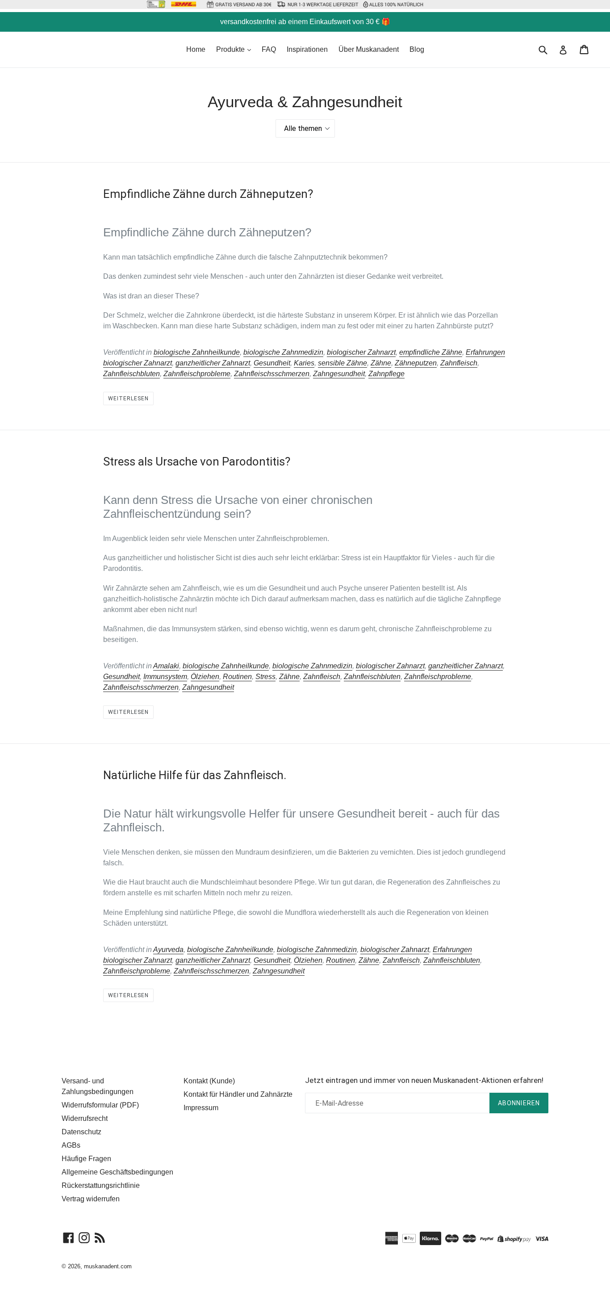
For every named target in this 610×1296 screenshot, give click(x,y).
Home (195, 49)
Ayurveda (168, 949)
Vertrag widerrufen (91, 1199)
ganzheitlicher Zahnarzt (212, 363)
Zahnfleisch (458, 363)
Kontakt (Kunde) (209, 1081)
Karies (304, 363)
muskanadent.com (108, 1266)
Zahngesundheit (339, 373)
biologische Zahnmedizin (283, 352)
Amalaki (166, 666)
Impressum (201, 1107)
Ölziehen (205, 676)
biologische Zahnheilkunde (197, 352)
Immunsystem (165, 676)
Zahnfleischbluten (131, 373)
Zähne (381, 363)
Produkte (231, 49)
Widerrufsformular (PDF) (100, 1105)
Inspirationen (307, 49)
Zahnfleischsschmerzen (271, 373)
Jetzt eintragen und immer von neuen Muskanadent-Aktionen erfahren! (424, 1080)
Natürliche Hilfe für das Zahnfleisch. (194, 775)
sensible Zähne (342, 363)
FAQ (269, 49)
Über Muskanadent (368, 49)
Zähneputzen (416, 363)
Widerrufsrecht (85, 1118)
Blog (416, 49)
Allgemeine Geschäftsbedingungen (117, 1172)
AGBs (71, 1145)
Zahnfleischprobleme (196, 373)
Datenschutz (81, 1132)
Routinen (237, 676)
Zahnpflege (386, 373)
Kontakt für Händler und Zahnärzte (238, 1094)
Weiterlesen (128, 398)
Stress (265, 676)
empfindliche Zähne (430, 352)
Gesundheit (272, 363)
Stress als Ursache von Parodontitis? (196, 461)
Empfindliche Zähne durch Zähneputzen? (208, 194)
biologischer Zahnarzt (361, 352)
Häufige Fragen (86, 1158)
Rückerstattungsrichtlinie (101, 1185)
